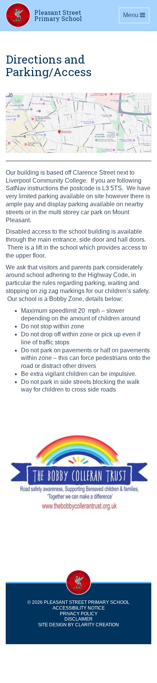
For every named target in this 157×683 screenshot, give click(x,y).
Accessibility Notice (79, 608)
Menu (136, 14)
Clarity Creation (97, 625)
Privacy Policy (79, 613)
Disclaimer (78, 619)
